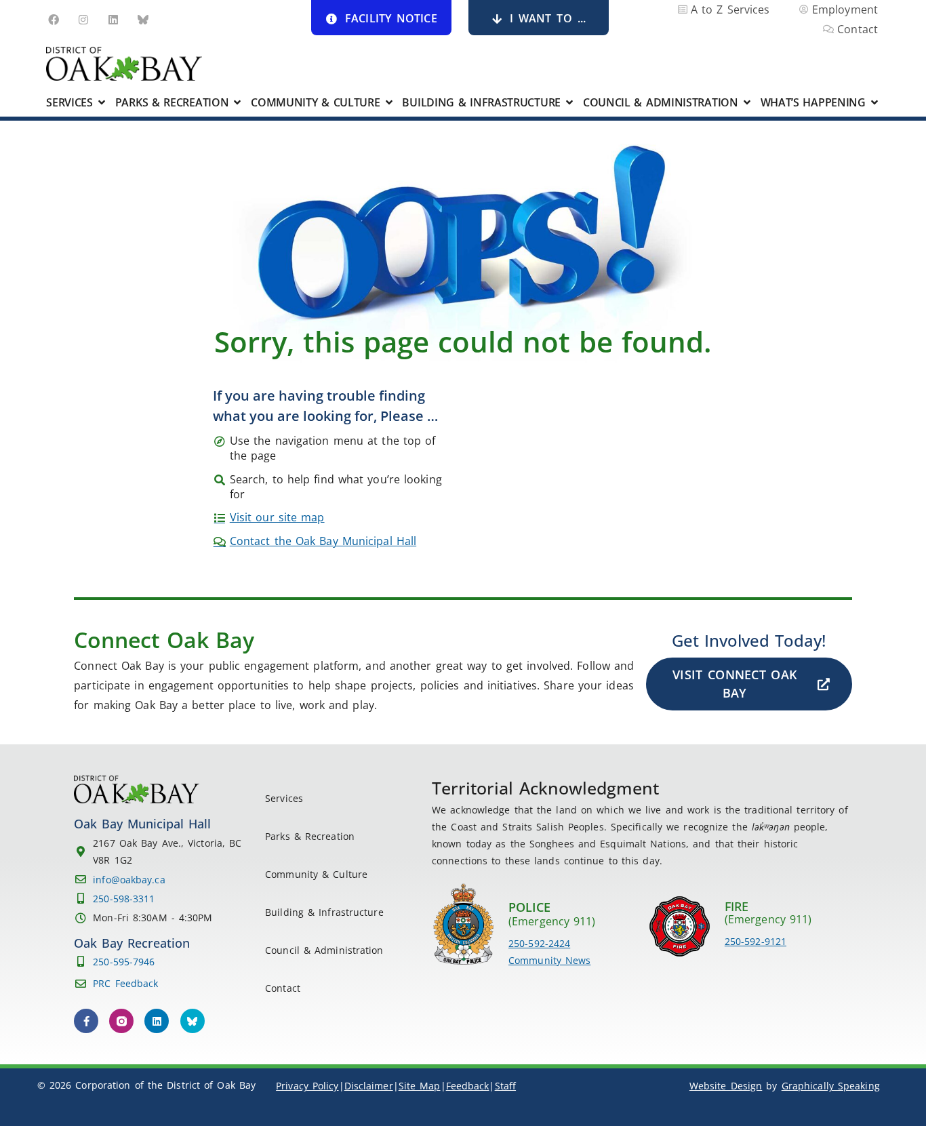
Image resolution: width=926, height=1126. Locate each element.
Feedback (467, 1085)
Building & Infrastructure (324, 912)
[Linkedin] (113, 20)
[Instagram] (83, 20)
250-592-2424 (539, 943)
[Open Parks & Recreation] (237, 102)
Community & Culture (316, 874)
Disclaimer (368, 1085)
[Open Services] (101, 102)
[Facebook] (53, 20)
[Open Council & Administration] (747, 102)
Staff (506, 1085)
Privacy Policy (307, 1085)
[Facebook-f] (86, 1021)
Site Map (420, 1085)
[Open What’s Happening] (874, 102)
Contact (282, 988)
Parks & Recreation (310, 836)
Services (284, 798)
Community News (549, 960)
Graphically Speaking (831, 1085)
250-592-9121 (755, 941)
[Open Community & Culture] (389, 102)
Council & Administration (324, 950)
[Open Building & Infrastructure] (569, 102)
